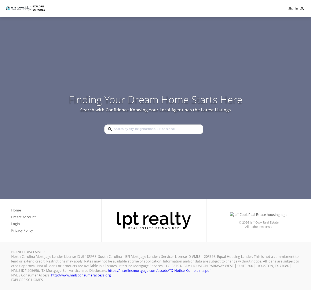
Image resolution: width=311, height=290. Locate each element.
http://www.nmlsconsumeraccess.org (81, 275)
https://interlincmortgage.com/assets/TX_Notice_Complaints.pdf (159, 270)
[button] (23, 225)
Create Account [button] (23, 217)
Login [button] (15, 224)
